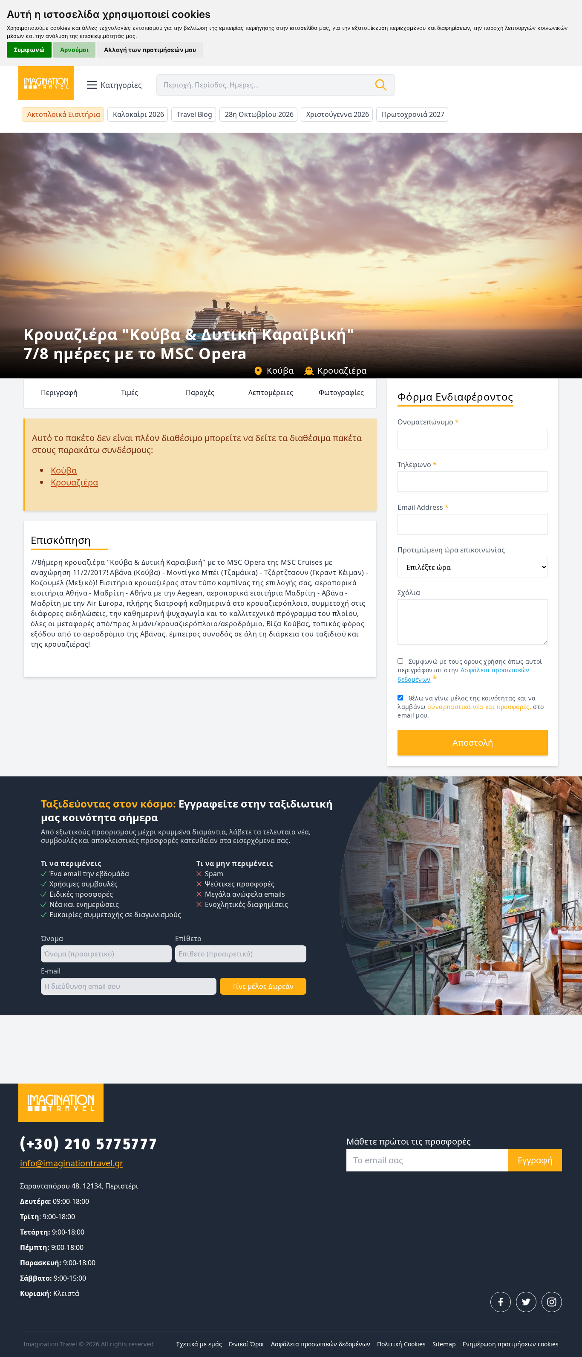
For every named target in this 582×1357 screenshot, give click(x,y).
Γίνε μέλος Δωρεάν (263, 986)
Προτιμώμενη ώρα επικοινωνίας (451, 550)
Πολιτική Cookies (401, 1344)
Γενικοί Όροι (246, 1344)
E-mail (51, 971)
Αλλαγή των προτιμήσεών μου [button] (150, 49)
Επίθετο (188, 938)
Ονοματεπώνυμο (428, 422)
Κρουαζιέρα (341, 370)
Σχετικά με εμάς (199, 1344)
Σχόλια (409, 592)
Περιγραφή (59, 392)
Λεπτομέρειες (270, 392)
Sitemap (444, 1344)
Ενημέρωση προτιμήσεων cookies (511, 1344)
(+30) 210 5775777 (89, 1144)
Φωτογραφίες (341, 392)
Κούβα (280, 370)
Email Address (423, 507)
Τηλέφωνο (417, 464)
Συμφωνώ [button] (29, 49)
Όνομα (52, 938)
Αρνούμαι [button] (74, 49)
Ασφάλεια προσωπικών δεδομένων (320, 1344)
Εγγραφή (535, 1160)
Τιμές (129, 392)
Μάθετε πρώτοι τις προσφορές (408, 1141)
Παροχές (200, 392)
